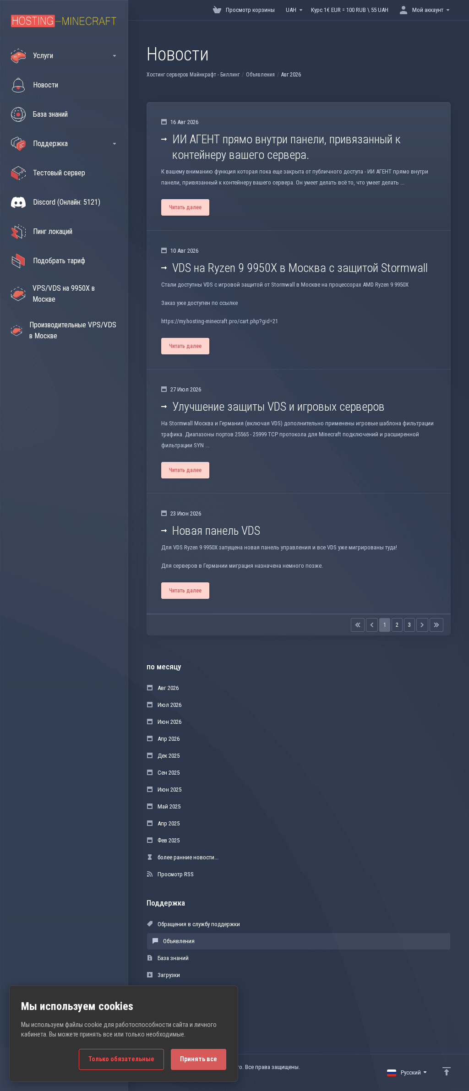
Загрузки (168, 975)
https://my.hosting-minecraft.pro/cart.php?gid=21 (219, 321)
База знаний (172, 958)
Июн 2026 (168, 721)
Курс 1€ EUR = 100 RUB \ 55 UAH (349, 9)
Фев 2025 (168, 840)
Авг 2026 (167, 687)
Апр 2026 (168, 738)
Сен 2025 (168, 772)
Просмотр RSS (175, 874)
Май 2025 (168, 806)
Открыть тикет (175, 1008)
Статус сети (171, 991)
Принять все (198, 1059)
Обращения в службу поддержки (198, 924)
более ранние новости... (187, 857)
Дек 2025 (168, 755)
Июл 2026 (168, 704)
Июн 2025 (168, 789)
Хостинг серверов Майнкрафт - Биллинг (193, 74)
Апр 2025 (168, 823)
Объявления (260, 74)
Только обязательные (121, 1059)
